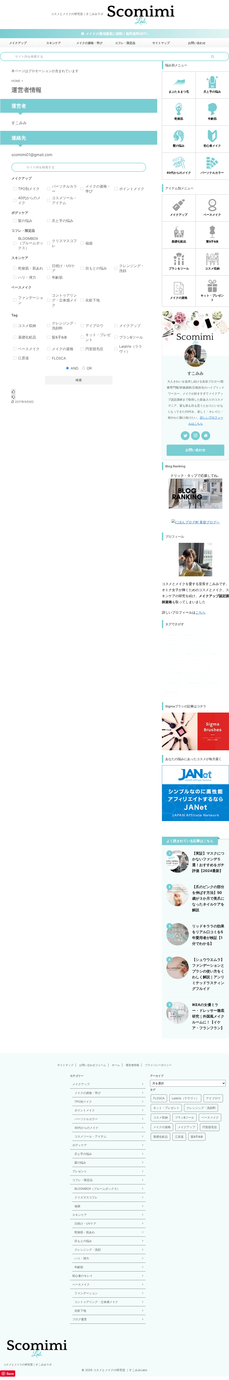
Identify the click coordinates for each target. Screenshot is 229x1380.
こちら (200, 612)
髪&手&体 (171, 692)
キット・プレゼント (200, 644)
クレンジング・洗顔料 (179, 654)
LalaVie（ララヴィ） (197, 635)
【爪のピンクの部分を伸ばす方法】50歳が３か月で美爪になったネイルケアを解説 (208, 898)
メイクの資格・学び (89, 43)
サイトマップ (161, 43)
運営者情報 (132, 1065)
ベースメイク (200, 663)
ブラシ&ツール (174, 663)
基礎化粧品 (194, 683)
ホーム (116, 1065)
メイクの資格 (173, 673)
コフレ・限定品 (125, 43)
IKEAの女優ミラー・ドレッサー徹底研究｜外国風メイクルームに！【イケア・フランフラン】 (208, 1016)
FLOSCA (170, 635)
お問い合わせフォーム (92, 1065)
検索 (79, 380)
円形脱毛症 (172, 683)
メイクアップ (18, 43)
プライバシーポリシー (158, 1065)
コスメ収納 (208, 654)
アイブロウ (172, 644)
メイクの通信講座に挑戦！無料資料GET (116, 33)
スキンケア (53, 43)
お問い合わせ (197, 43)
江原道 (213, 683)
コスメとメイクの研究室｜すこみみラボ (27, 1364)
